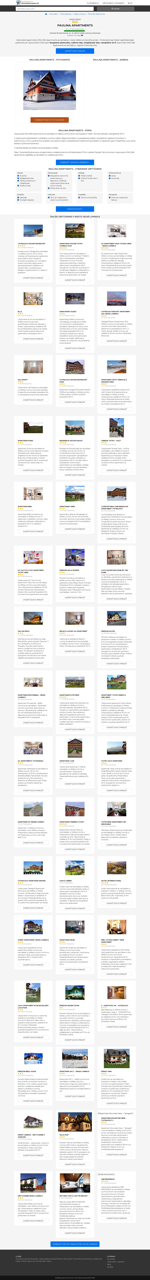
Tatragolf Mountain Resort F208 (73, 381)
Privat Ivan (106, 1071)
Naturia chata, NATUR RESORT (74, 1196)
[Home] (46, 14)
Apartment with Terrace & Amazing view (114, 381)
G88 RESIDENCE (107, 1179)
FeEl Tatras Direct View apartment (112, 941)
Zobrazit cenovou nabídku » (75, 162)
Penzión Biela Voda (27, 1071)
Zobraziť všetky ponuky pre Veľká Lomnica (75, 1244)
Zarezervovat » (75, 209)
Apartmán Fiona (25, 441)
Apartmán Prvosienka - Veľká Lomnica (31, 696)
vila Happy (23, 380)
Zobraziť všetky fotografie (49, 120)
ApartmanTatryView (69, 695)
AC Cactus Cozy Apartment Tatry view (31, 571)
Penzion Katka (108, 631)
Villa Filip (64, 1135)
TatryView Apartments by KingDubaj (113, 823)
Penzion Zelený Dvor (69, 1006)
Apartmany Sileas (68, 312)
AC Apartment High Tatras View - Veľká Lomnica (116, 245)
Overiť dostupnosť (75, 51)
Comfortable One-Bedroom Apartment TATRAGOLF (114, 508)
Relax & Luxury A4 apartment (73, 631)
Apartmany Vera (67, 507)
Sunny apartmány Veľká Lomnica (33, 940)
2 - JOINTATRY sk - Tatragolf (114, 1006)
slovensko (92, 3)
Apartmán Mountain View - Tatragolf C (113, 1119)
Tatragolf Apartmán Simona (32, 881)
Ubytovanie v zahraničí (113, 3)
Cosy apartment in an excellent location (33, 1007)
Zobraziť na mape (74, 35)
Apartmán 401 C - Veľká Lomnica (74, 1071)
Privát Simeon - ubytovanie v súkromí (31, 1136)
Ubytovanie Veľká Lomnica (30, 1196)
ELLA (20, 312)
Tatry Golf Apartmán (111, 761)
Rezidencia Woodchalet (71, 441)
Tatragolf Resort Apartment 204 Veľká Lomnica (115, 313)
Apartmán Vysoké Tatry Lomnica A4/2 (71, 245)
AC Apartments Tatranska (30, 761)
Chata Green (65, 881)
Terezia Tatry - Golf (111, 441)
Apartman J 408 (67, 761)
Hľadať (116, 9)
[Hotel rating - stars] (75, 22)
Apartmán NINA (25, 507)
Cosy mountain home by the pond (114, 571)
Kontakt (110, 1267)
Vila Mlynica (23, 631)
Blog (130, 3)
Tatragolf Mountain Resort (31, 244)
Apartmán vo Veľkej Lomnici (31, 822)
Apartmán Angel (67, 940)
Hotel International (111, 881)
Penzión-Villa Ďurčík (69, 570)
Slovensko (111, 1259)
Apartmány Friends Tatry (72, 822)
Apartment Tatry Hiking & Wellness (113, 696)
